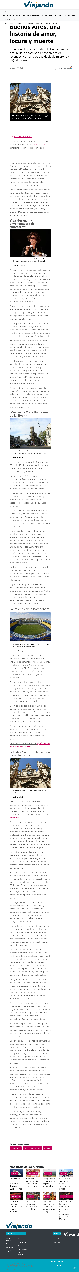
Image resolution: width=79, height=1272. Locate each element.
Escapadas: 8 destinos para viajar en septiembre (49, 1182)
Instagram (56, 1242)
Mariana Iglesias (23, 136)
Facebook (56, 1239)
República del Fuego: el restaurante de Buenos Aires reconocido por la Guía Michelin (65, 1210)
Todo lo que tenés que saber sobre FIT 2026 (31, 1205)
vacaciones (29, 23)
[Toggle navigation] (5, 11)
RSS (59, 1265)
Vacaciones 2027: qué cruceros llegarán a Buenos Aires (16, 1183)
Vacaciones (27, 15)
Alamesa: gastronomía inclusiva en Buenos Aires (32, 1182)
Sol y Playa (48, 15)
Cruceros (67, 15)
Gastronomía (32, 1173)
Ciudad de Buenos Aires (32, 1148)
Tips (42, 15)
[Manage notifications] (74, 1267)
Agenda (46, 1196)
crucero (19, 23)
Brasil (55, 23)
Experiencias (58, 15)
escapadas (9, 23)
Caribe (47, 23)
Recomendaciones (67, 1196)
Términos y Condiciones (14, 1270)
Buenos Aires (15, 1148)
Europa (39, 23)
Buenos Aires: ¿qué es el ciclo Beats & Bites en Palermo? (16, 1206)
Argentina (35, 15)
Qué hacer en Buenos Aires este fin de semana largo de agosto (49, 1206)
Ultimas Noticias (21, 1253)
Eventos (63, 1173)
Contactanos (55, 1261)
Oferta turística (8, 15)
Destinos (18, 15)
